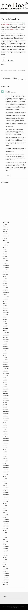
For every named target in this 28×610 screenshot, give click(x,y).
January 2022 (5, 240)
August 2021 (5, 245)
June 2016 (5, 343)
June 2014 (5, 379)
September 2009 (6, 499)
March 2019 (5, 285)
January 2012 (5, 436)
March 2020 (5, 258)
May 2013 (5, 402)
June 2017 (5, 319)
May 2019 (5, 281)
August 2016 (5, 341)
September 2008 (6, 526)
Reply (8, 175)
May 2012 (5, 427)
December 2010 (6, 465)
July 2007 (4, 557)
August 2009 (5, 501)
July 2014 (4, 377)
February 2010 (5, 487)
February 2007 (5, 568)
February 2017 (5, 328)
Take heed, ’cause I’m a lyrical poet (9, 78)
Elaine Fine (8, 91)
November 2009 (6, 494)
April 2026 (5, 224)
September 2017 (6, 312)
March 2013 (5, 406)
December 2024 (6, 236)
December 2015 (6, 348)
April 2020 (5, 256)
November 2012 (6, 413)
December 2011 (6, 438)
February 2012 (5, 433)
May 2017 (5, 321)
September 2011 (6, 445)
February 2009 (5, 514)
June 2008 (5, 532)
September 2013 (6, 400)
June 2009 (5, 505)
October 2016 (5, 337)
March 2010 (5, 485)
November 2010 (6, 467)
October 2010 (5, 469)
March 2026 (5, 227)
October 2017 (5, 310)
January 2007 (5, 571)
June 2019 (5, 278)
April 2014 (5, 384)
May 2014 (5, 382)
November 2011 (6, 440)
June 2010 (5, 478)
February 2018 (5, 308)
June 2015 (5, 352)
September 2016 (6, 339)
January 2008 (5, 544)
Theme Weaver (14, 607)
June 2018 (5, 303)
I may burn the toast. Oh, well (20, 79)
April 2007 (5, 564)
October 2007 (5, 550)
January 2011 (5, 463)
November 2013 (6, 395)
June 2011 (5, 451)
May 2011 (4, 454)
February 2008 (5, 541)
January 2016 (5, 346)
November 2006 (6, 575)
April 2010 (5, 483)
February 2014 (5, 388)
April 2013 (5, 404)
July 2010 (4, 476)
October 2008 (5, 523)
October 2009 (5, 496)
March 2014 (5, 386)
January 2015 (5, 364)
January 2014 (5, 391)
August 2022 (5, 238)
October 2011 (5, 442)
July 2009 (4, 503)
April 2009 (5, 510)
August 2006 (5, 582)
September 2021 (6, 242)
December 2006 (6, 573)
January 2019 (5, 290)
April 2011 (5, 456)
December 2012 (6, 411)
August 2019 (5, 274)
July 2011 (4, 449)
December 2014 (6, 366)
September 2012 (6, 418)
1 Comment (22, 70)
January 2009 (5, 517)
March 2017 (5, 325)
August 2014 (5, 375)
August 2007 (5, 555)
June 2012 (5, 424)
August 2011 (5, 447)
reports (11, 29)
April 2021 (5, 249)
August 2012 (5, 420)
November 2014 (6, 368)
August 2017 (5, 314)
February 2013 (5, 409)
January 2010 (5, 490)
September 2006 (6, 580)
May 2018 (5, 305)
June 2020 (5, 251)
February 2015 (5, 361)
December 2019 (6, 265)
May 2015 (5, 355)
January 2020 (5, 263)
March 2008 (5, 539)
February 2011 (5, 460)
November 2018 (6, 292)
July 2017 (4, 317)
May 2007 (5, 562)
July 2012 (4, 422)
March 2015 (5, 359)
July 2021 (4, 247)
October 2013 (5, 397)
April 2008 (5, 537)
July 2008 (4, 530)
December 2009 (6, 492)
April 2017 (5, 323)
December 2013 (6, 393)
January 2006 (5, 584)
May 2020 (5, 254)
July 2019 (4, 276)
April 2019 (5, 283)
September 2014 (6, 373)
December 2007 (6, 546)
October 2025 (5, 229)
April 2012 (5, 429)
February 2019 (5, 287)
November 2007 (6, 548)
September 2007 (6, 553)
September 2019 (6, 272)
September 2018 (6, 296)
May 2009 (5, 508)
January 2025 (5, 233)
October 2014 (5, 370)
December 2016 (6, 332)
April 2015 (5, 357)
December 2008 (6, 519)
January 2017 (5, 330)
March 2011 (5, 458)
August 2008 (5, 528)
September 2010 (6, 472)
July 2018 (4, 301)
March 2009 (5, 512)
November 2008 (6, 521)
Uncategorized (8, 70)
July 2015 (4, 350)
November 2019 (6, 267)
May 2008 (5, 535)
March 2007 (5, 566)
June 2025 (5, 231)
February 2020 (5, 260)
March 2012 (5, 431)
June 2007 (5, 559)
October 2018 (5, 294)
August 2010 (5, 474)
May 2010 (5, 481)
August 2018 (5, 299)
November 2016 (6, 334)
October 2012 (5, 415)
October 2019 (5, 269)
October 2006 (5, 577)
